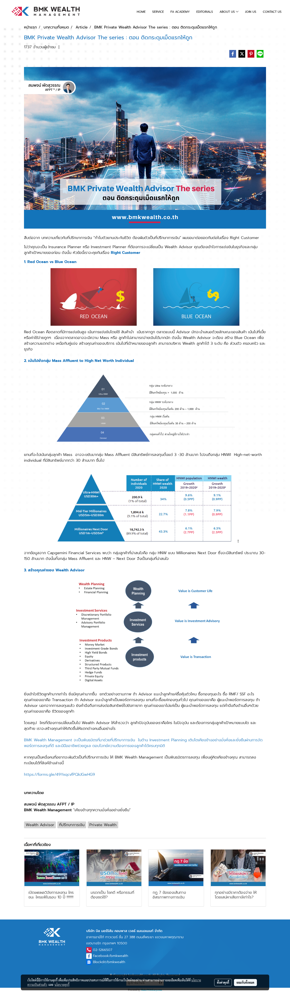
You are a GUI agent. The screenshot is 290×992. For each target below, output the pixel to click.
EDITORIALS (204, 12)
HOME (141, 12)
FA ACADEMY (180, 12)
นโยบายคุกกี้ (62, 984)
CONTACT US (272, 12)
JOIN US (250, 12)
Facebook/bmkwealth (110, 955)
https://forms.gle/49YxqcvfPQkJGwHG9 (59, 774)
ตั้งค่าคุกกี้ (223, 982)
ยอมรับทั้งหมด (245, 982)
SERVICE (158, 12)
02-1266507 (102, 949)
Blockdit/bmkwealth (109, 962)
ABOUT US (228, 12)
